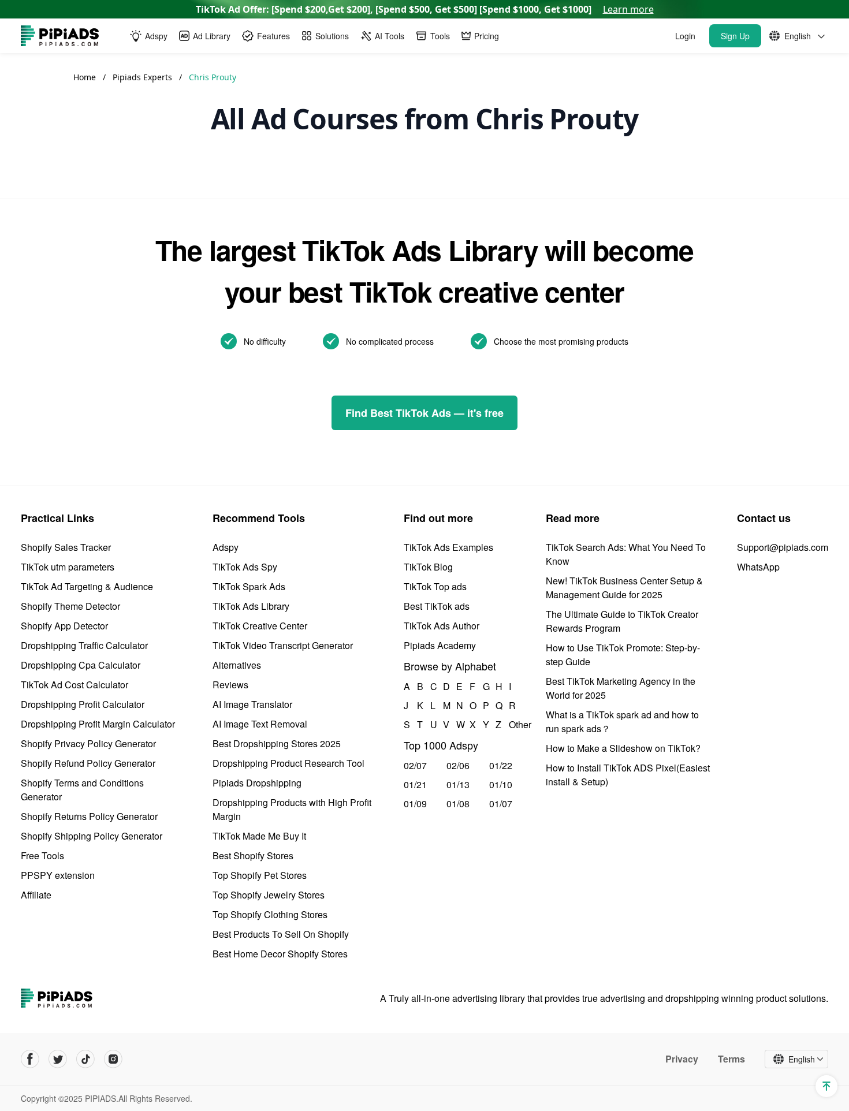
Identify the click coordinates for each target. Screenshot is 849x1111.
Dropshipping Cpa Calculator (80, 665)
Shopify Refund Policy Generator (88, 763)
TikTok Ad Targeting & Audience (87, 586)
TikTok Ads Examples (448, 547)
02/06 (458, 765)
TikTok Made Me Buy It (259, 835)
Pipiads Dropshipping (257, 782)
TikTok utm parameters (67, 566)
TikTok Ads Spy (245, 566)
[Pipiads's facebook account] (30, 1059)
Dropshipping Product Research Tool (288, 763)
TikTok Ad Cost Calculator (74, 684)
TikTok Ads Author (441, 625)
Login (685, 36)
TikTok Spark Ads (249, 586)
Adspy (226, 547)
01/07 (500, 803)
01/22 (500, 765)
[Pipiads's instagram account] (113, 1059)
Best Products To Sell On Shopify (281, 934)
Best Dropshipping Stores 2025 (277, 743)
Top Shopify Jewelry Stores (269, 894)
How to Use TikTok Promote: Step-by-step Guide (623, 654)
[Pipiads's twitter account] (58, 1059)
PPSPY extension (58, 875)
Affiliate (36, 894)
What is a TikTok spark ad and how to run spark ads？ (622, 721)
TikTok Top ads (435, 586)
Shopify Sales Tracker (66, 547)
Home (84, 77)
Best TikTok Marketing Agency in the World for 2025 (620, 688)
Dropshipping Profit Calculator (82, 704)
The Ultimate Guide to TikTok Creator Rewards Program (622, 621)
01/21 (415, 784)
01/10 (500, 784)
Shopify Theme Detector (70, 606)
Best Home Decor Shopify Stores (280, 953)
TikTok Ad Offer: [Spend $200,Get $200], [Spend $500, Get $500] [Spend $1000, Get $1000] (425, 9)
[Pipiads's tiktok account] (85, 1059)
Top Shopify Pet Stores (260, 875)
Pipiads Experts (143, 77)
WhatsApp (758, 566)
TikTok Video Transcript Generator (283, 645)
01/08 (458, 803)
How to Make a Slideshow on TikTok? (623, 748)
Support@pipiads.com (782, 547)
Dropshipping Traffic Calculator (84, 645)
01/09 (415, 803)
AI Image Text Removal (260, 723)
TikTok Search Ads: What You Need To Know (626, 554)
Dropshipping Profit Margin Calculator (98, 723)
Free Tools (42, 855)
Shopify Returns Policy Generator (89, 816)
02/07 (415, 765)
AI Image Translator (252, 704)
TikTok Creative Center (260, 625)
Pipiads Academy (440, 645)
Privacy (681, 1059)
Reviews (230, 684)
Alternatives (237, 665)
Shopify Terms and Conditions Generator (82, 789)
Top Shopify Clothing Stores (270, 914)
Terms (731, 1059)
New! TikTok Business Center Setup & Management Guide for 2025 (624, 587)
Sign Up (735, 36)
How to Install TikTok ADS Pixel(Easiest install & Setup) (628, 774)
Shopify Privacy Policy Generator (88, 743)
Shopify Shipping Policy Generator (91, 835)
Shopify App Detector (64, 625)
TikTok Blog (428, 566)
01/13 (458, 784)
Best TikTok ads (437, 606)
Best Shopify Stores (253, 855)
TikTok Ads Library (251, 606)
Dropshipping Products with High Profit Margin (292, 809)
